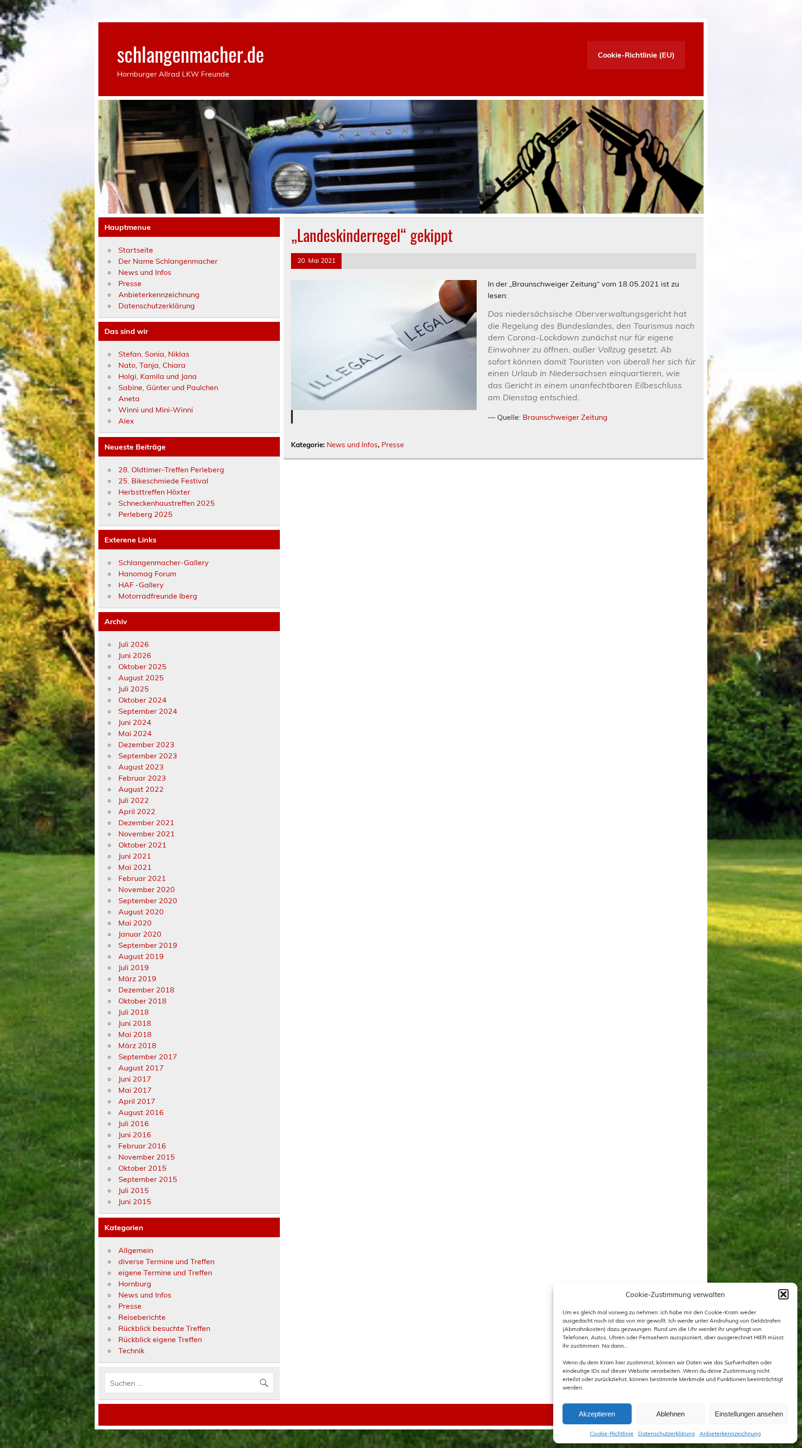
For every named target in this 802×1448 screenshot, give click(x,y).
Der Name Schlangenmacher (168, 261)
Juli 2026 (133, 644)
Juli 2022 (133, 800)
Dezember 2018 (146, 989)
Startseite (135, 249)
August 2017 (141, 1067)
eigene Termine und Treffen (165, 1272)
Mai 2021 (135, 867)
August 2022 (141, 789)
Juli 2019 (133, 967)
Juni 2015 (134, 1201)
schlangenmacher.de (190, 53)
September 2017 (147, 1056)
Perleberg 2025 (145, 514)
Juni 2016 (134, 1134)
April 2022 (136, 811)
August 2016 (141, 1112)
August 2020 (141, 911)
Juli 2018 (133, 1012)
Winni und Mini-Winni (155, 409)
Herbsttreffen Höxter (154, 491)
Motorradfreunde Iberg (157, 595)
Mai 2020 (135, 922)
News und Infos (352, 444)
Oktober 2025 (142, 666)
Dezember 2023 (146, 744)
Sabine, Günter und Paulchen (168, 387)
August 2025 (141, 677)
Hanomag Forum (147, 573)
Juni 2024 (134, 722)
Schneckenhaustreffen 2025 (166, 503)
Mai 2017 (135, 1090)
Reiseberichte (142, 1317)
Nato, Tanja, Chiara (152, 365)
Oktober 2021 (142, 844)
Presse (393, 444)
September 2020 (147, 900)
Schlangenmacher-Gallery (163, 562)
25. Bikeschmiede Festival (163, 480)
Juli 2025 (133, 688)
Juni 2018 (134, 1023)
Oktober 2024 (142, 699)
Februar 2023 (142, 778)
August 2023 (141, 766)
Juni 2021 (134, 856)
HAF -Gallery (141, 584)
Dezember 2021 (146, 822)
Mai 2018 (135, 1034)
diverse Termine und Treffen (166, 1261)
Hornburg (134, 1283)
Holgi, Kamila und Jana (157, 376)
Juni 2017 (134, 1078)
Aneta (129, 398)
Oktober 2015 (142, 1168)
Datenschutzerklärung (666, 1433)
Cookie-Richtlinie (612, 1433)
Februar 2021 (142, 878)
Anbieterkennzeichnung (730, 1433)
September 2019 (147, 945)
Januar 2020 (140, 934)
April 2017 (136, 1101)
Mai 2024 (135, 733)
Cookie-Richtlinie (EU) (636, 54)
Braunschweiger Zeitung (565, 417)
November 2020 (146, 889)
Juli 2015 (133, 1190)
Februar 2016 (142, 1145)
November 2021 (146, 833)
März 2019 (137, 978)
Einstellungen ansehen (749, 1414)
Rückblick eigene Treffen (160, 1339)
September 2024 (147, 711)
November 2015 (146, 1156)
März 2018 (137, 1045)
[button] (783, 1294)
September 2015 (147, 1179)
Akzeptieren (597, 1414)
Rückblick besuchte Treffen (164, 1328)
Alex (126, 420)
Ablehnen (670, 1414)
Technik (131, 1350)
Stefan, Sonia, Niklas (153, 354)
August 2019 (141, 956)
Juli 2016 (133, 1123)
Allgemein (135, 1250)
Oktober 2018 (142, 1000)
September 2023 (147, 755)
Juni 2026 (134, 655)
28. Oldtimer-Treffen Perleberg (171, 469)
